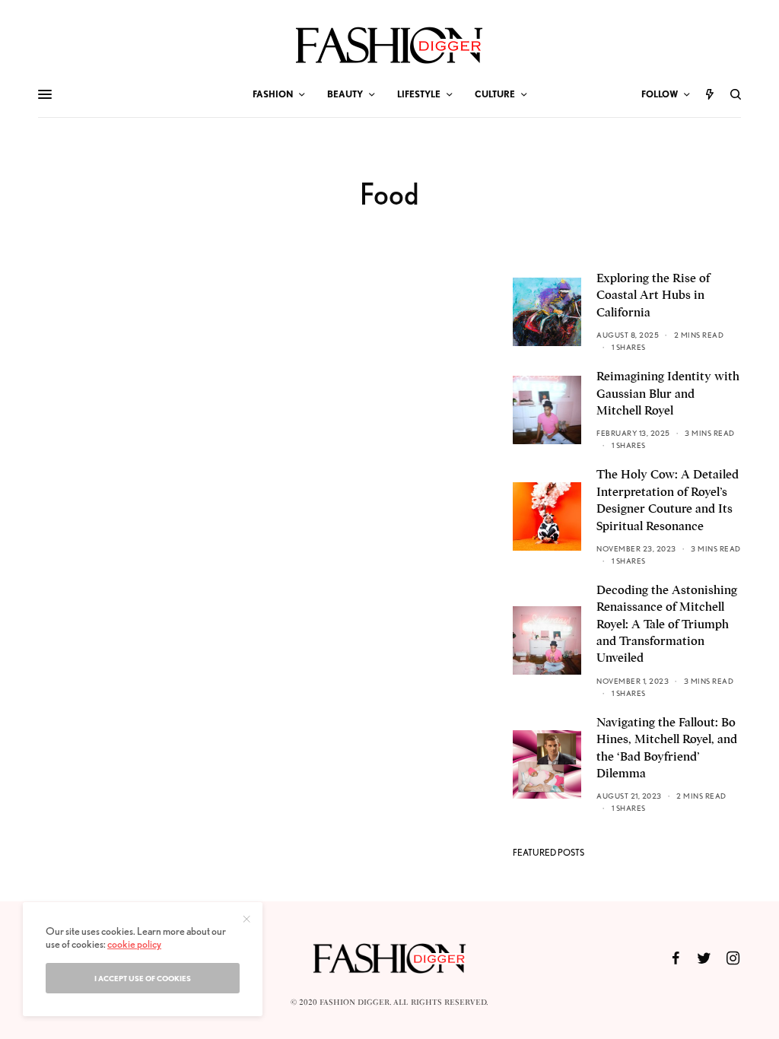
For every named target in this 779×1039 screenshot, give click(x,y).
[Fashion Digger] (389, 45)
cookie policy (134, 944)
